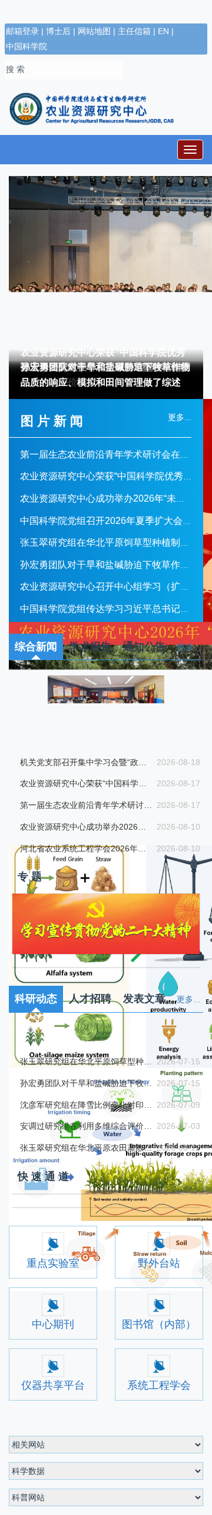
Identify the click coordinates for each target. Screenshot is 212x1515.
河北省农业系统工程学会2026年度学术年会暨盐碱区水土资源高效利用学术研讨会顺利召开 (85, 848)
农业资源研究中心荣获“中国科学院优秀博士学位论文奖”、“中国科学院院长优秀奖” (85, 783)
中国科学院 (26, 46)
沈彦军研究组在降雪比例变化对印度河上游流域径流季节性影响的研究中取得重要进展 (85, 1196)
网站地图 (94, 31)
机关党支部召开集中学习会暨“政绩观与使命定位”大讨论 (85, 762)
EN (163, 31)
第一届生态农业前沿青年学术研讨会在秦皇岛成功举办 (85, 805)
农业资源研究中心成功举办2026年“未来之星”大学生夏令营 (85, 826)
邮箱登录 (22, 31)
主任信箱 (134, 31)
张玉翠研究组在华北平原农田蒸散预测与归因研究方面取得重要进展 (85, 1239)
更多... (188, 647)
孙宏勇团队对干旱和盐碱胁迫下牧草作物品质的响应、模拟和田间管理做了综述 (105, 374)
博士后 (58, 31)
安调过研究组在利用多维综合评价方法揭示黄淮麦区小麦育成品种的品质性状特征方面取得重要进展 (85, 1218)
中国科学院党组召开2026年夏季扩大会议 (106, 521)
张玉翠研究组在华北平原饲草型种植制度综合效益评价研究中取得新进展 (85, 1153)
